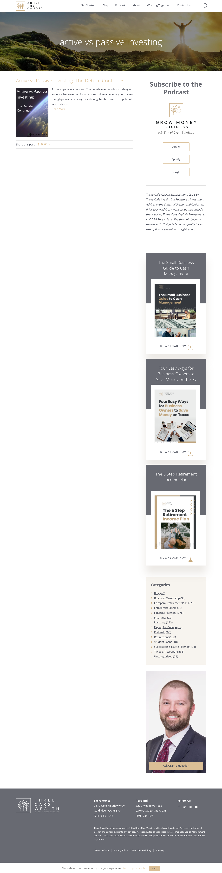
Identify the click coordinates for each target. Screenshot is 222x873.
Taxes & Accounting (166, 651)
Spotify (176, 159)
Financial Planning (165, 612)
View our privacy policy (134, 868)
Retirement (161, 637)
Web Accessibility (141, 850)
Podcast (159, 632)
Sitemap (160, 850)
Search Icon (204, 5)
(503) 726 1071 (145, 815)
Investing (159, 622)
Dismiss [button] (154, 868)
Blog (157, 593)
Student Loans (163, 642)
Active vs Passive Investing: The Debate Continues (70, 80)
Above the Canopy (29, 6)
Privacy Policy (120, 850)
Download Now (173, 345)
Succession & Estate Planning (172, 647)
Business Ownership (167, 598)
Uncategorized (163, 656)
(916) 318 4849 (103, 815)
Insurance (160, 617)
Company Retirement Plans (171, 603)
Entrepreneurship (165, 608)
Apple (176, 146)
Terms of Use (102, 850)
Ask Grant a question (176, 765)
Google (176, 172)
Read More (59, 109)
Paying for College (165, 627)
